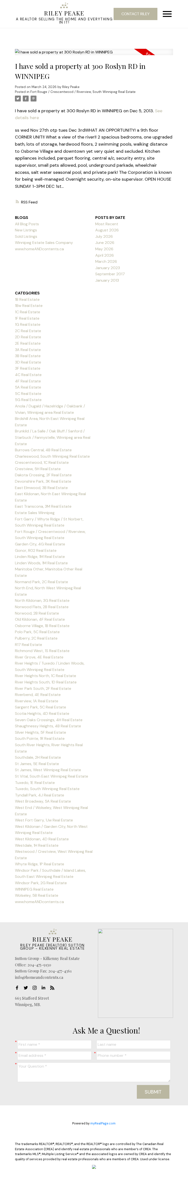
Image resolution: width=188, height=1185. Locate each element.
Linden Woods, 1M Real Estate (41, 563)
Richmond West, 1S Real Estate (42, 650)
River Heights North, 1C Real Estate (45, 675)
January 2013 (107, 280)
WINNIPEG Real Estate (34, 889)
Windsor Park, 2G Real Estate (41, 882)
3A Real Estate (28, 349)
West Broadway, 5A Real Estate (43, 801)
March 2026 (106, 261)
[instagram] (36, 987)
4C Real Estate (28, 374)
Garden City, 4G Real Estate (40, 544)
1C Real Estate (27, 312)
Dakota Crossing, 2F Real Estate (43, 475)
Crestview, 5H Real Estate (38, 468)
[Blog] (53, 987)
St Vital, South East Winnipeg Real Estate (51, 776)
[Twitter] (27, 987)
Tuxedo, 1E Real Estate (35, 782)
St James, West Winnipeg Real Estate (48, 769)
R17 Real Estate (28, 644)
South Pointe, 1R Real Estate (40, 738)
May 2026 (104, 249)
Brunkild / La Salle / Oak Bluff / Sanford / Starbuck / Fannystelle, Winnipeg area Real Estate (52, 437)
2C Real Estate (28, 330)
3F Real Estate (27, 368)
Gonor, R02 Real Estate (36, 550)
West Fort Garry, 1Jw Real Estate (44, 820)
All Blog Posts (27, 224)
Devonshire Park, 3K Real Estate (43, 481)
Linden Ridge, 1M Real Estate (40, 556)
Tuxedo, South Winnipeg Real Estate (47, 788)
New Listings (26, 230)
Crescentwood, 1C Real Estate (42, 462)
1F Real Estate (27, 318)
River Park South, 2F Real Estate (43, 688)
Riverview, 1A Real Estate (36, 701)
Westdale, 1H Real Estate (37, 845)
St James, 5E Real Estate (37, 763)
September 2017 (110, 274)
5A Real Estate (28, 387)
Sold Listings (26, 236)
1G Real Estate (27, 324)
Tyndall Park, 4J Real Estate (39, 795)
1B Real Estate (27, 299)
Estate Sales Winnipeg (35, 512)
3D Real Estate (28, 362)
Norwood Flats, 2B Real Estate (42, 606)
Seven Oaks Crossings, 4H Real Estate (48, 719)
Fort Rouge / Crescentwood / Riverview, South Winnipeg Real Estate (83, 92)
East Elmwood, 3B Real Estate (41, 487)
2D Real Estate (28, 337)
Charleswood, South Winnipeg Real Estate (52, 456)
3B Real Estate (28, 355)
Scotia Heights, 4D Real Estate (42, 713)
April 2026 (104, 255)
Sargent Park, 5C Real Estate (40, 707)
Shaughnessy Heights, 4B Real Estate (48, 726)
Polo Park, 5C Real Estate (37, 631)
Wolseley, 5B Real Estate (36, 895)
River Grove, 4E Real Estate (39, 657)
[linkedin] (44, 987)
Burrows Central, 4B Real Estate (43, 450)
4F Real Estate (28, 381)
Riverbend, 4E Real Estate (38, 694)
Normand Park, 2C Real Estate (41, 581)
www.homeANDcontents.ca (39, 901)
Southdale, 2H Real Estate (38, 757)
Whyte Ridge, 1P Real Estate (39, 864)
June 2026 (104, 242)
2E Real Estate (28, 343)
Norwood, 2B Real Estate (37, 613)
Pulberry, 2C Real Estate (36, 638)
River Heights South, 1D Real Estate (46, 682)
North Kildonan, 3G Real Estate (42, 600)
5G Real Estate (28, 399)
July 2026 (104, 236)
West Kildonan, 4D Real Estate (42, 839)
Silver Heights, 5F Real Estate (40, 732)
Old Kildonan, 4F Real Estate (40, 619)
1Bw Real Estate (29, 305)
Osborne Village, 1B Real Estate (42, 625)
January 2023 (107, 267)
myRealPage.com (103, 1123)
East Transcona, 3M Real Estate (43, 506)
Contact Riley (135, 13)
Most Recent (106, 224)
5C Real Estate (28, 393)
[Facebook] (18, 987)
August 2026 (107, 230)
